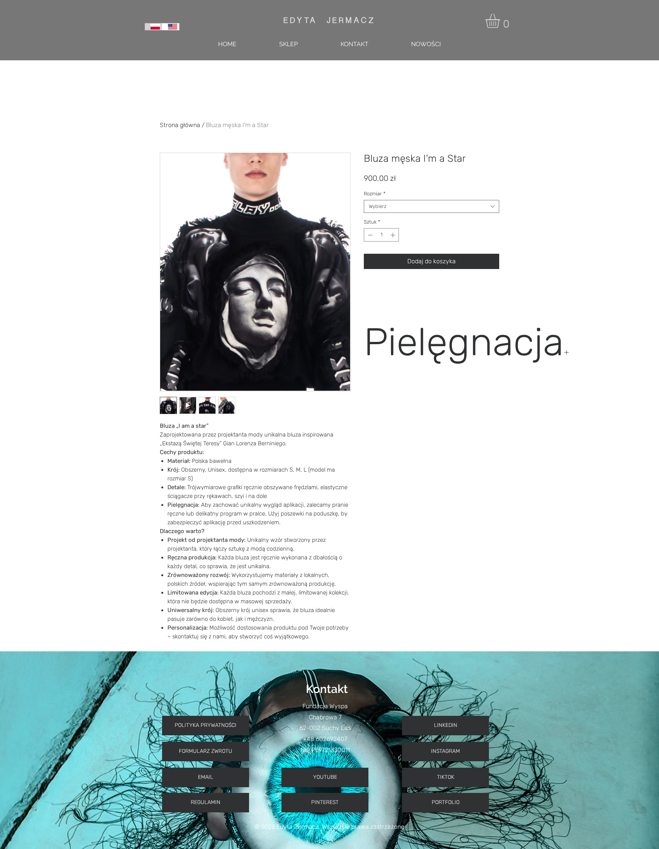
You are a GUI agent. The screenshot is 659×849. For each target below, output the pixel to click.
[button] (500, 21)
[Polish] (153, 26)
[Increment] (393, 235)
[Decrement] (369, 235)
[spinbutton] (381, 235)
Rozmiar (375, 194)
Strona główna (180, 125)
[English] (171, 26)
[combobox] (431, 206)
